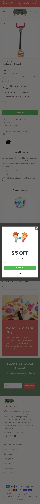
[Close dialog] (36, 228)
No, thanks (20, 273)
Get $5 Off (20, 268)
